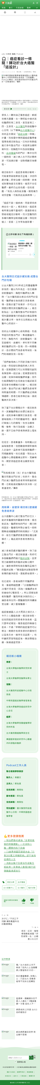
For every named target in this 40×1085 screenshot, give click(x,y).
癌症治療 (22, 134)
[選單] (37, 3)
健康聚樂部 (21, 1072)
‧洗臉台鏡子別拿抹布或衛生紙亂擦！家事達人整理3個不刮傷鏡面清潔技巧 (20, 866)
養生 (11, 7)
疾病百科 (8, 1076)
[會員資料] (33, 3)
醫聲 (13, 54)
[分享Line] (15, 12)
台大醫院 (20, 126)
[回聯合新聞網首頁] (3, 3)
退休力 (15, 1076)
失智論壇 (20, 7)
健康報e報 (21, 1062)
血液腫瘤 (11, 153)
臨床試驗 (25, 558)
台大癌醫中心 (27, 130)
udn (3, 54)
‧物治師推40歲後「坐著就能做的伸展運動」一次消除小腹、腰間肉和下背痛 (19, 844)
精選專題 (30, 1072)
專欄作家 (32, 1076)
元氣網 (8, 54)
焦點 (4, 7)
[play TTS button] (11, 109)
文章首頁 (23, 1076)
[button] (37, 8)
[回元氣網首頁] (8, 3)
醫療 (29, 7)
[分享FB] (5, 12)
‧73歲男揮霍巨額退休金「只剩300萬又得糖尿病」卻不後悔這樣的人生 (20, 855)
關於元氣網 (11, 1072)
